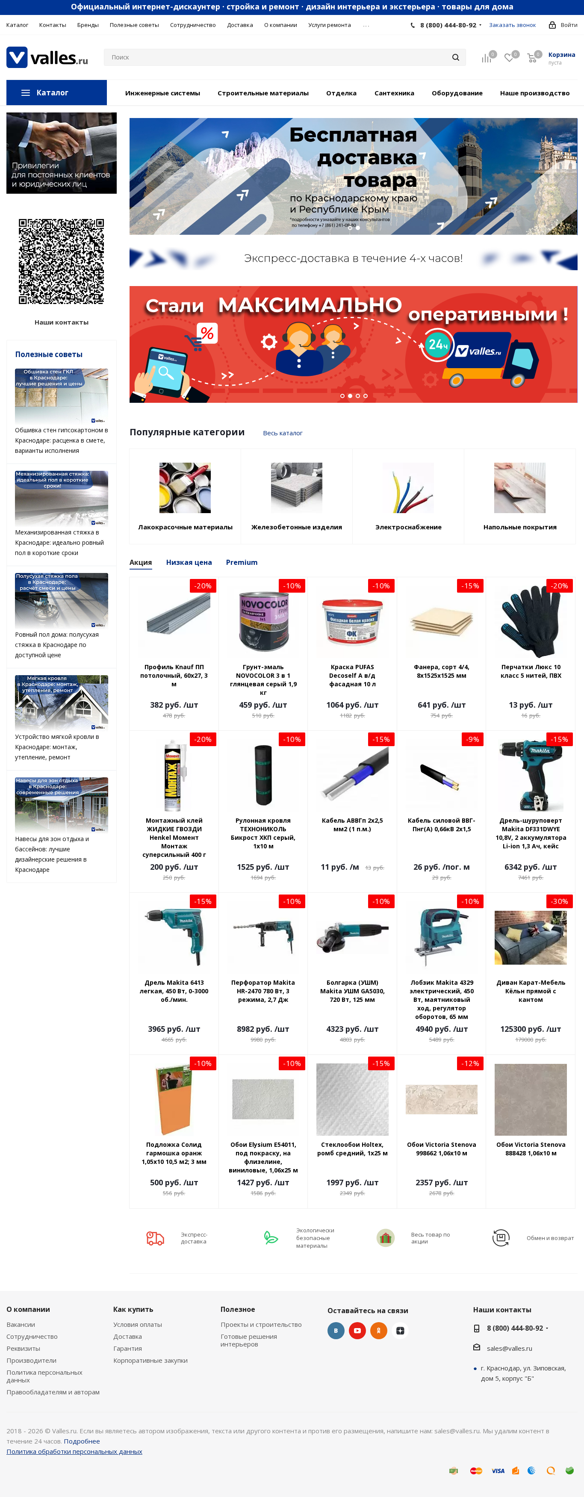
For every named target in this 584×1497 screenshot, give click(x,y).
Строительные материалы (263, 93)
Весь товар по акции (430, 1238)
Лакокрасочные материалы (185, 527)
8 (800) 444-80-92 (448, 25)
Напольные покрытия (520, 527)
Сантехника (394, 93)
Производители (31, 1360)
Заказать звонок (512, 25)
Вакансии (20, 1324)
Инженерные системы (162, 93)
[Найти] (455, 57)
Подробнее (82, 1441)
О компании (28, 1309)
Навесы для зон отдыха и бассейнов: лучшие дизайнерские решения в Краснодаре (52, 854)
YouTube (357, 1330)
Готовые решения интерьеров (249, 1340)
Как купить (133, 1309)
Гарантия (127, 1348)
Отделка (341, 93)
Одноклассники (378, 1330)
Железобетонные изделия (296, 527)
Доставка (127, 1336)
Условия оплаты (137, 1324)
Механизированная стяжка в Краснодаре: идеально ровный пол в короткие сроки (59, 542)
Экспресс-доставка (194, 1238)
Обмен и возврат (550, 1237)
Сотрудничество (32, 1336)
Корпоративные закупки (150, 1360)
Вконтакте (336, 1330)
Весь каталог (283, 432)
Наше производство (535, 93)
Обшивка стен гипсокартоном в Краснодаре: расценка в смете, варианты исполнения (61, 440)
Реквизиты (23, 1348)
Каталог (52, 92)
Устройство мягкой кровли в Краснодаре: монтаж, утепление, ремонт (57, 746)
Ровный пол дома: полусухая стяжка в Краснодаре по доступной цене (57, 644)
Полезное (238, 1309)
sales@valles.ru (509, 1348)
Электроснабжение (408, 527)
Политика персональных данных (44, 1376)
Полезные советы (49, 354)
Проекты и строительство (261, 1324)
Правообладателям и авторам (53, 1392)
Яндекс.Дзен (400, 1330)
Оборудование (457, 93)
